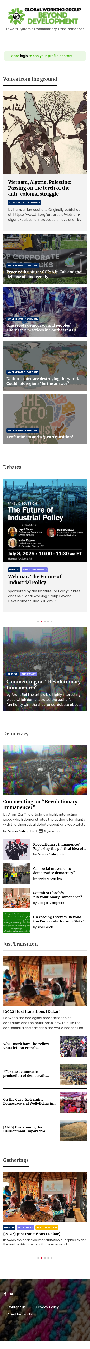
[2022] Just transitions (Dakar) (31, 1011)
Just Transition (47, 1227)
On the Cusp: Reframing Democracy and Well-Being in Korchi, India (28, 1103)
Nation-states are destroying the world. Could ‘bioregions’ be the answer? (42, 381)
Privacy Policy (47, 1307)
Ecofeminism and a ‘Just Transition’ (39, 437)
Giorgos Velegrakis (21, 831)
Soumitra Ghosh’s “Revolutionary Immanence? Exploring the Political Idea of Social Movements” (58, 899)
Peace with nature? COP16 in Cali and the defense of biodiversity (43, 274)
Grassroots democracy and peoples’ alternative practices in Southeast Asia (41, 327)
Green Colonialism (34, 569)
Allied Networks (20, 1314)
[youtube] (11, 1294)
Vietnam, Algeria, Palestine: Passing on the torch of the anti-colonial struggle (40, 188)
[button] (38, 621)
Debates (14, 569)
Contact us (16, 1307)
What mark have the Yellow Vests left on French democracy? (26, 1048)
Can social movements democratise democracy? (54, 870)
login (24, 55)
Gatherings (25, 1227)
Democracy (28, 674)
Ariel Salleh (45, 927)
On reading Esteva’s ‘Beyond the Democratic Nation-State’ (58, 919)
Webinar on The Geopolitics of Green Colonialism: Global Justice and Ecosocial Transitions (42, 585)
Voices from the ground (24, 202)
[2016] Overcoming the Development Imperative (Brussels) (24, 1131)
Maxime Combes (50, 879)
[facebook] (5, 1294)
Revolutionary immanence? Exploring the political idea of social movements (58, 848)
